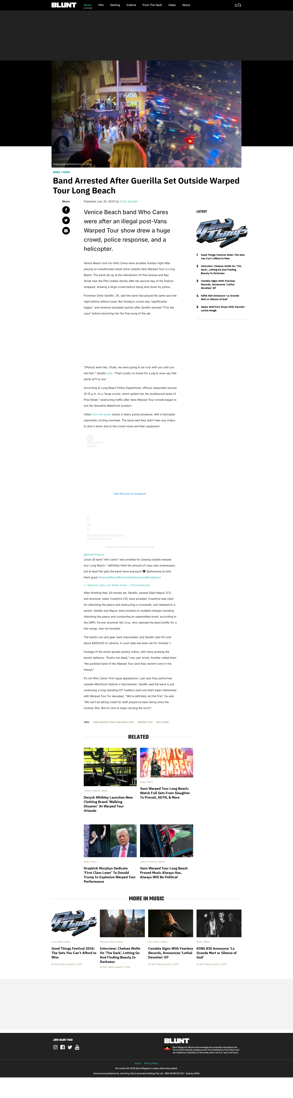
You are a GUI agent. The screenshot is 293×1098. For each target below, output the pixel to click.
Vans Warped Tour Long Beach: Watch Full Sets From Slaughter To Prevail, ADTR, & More (165, 793)
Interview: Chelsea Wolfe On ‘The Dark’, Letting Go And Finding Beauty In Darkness (221, 269)
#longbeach (153, 577)
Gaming (115, 5)
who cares (162, 722)
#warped (104, 577)
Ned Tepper (60, 964)
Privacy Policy (151, 1063)
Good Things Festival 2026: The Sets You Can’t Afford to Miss (223, 256)
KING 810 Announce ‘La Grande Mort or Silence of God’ (220, 297)
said (109, 373)
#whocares (139, 577)
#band (114, 577)
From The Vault (152, 5)
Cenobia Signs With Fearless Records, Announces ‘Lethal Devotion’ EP (218, 284)
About (186, 5)
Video (172, 5)
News (66, 172)
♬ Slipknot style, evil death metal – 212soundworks (117, 585)
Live (54, 941)
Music (88, 5)
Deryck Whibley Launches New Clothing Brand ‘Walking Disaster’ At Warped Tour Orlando (108, 804)
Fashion (96, 790)
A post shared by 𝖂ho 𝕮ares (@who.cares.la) (129, 547)
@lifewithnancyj (94, 554)
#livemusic (125, 577)
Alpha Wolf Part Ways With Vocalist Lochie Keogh (223, 308)
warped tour (145, 722)
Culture (131, 5)
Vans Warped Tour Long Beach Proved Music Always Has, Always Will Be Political (164, 872)
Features (153, 861)
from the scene (101, 414)
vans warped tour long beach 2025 (113, 722)
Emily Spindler (129, 201)
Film (101, 5)
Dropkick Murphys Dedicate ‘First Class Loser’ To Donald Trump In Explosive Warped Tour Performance (110, 875)
